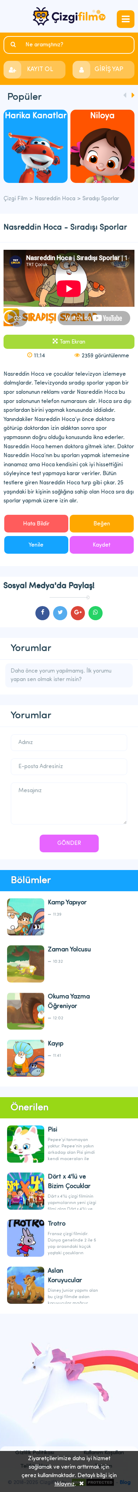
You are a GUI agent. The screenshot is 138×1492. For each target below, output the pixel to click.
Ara (14, 44)
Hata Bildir (36, 524)
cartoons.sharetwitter (60, 613)
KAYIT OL (40, 70)
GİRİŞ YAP (108, 70)
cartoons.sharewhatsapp (95, 613)
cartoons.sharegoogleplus (78, 613)
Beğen (101, 524)
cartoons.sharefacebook (42, 613)
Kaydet (101, 545)
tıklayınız (64, 1484)
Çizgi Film (69, 16)
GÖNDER (69, 843)
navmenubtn (125, 19)
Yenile (36, 545)
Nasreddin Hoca (55, 199)
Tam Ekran (72, 342)
